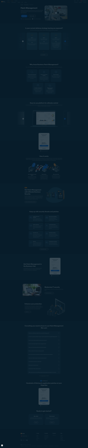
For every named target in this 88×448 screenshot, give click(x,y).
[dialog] (44, 224)
